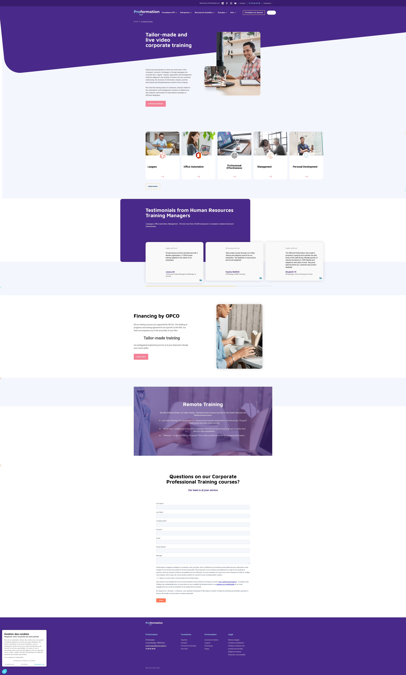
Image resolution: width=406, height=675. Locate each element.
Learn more (153, 186)
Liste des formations (211, 640)
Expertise (184, 640)
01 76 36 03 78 (254, 3)
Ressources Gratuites (204, 13)
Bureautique (209, 646)
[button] (4, 671)
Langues (207, 643)
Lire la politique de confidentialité (13, 657)
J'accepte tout (39, 664)
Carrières (184, 643)
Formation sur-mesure (254, 13)
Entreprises (185, 13)
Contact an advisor (155, 104)
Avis (232, 13)
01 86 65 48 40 (150, 649)
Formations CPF (168, 13)
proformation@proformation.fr (156, 646)
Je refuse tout (9, 664)
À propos (221, 13)
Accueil (136, 21)
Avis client (184, 649)
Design (207, 649)
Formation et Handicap (188, 646)
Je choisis (24, 664)
